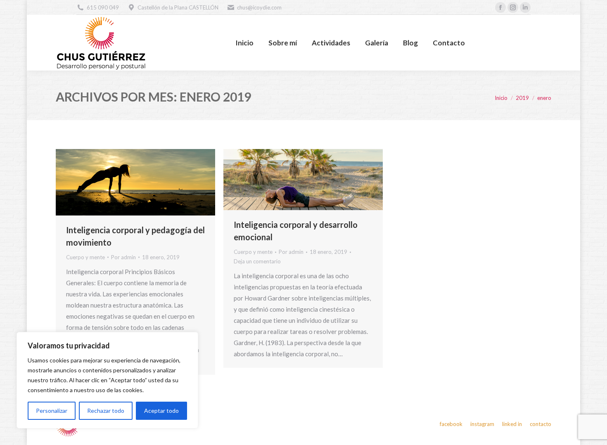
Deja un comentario (257, 261)
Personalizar (51, 410)
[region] (107, 380)
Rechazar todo (105, 410)
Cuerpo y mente (85, 257)
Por (123, 257)
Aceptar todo (161, 410)
